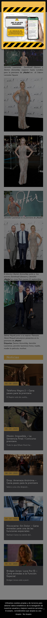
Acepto (18, 614)
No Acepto (27, 614)
